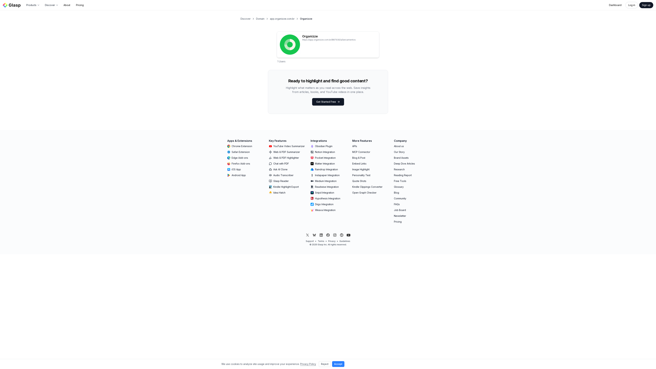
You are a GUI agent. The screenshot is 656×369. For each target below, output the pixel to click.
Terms (321, 241)
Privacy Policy (308, 364)
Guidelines (344, 241)
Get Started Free (326, 101)
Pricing (80, 5)
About (67, 5)
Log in (631, 5)
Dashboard (615, 5)
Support (310, 241)
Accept (338, 364)
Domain (260, 18)
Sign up (646, 5)
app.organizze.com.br (282, 18)
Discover (246, 18)
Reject (325, 364)
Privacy (332, 241)
